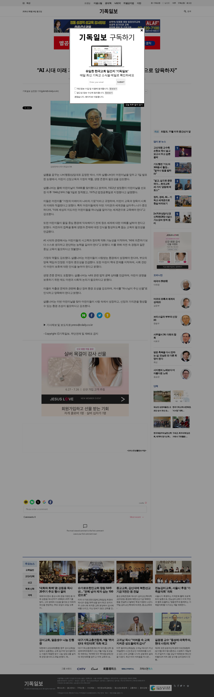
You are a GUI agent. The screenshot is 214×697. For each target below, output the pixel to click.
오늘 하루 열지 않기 (134, 104)
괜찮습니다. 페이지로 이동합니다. (89, 96)
